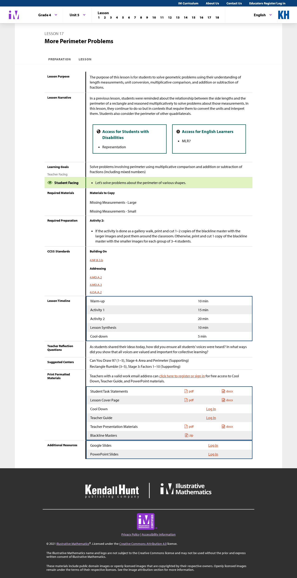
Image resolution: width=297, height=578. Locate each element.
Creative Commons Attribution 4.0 (143, 544)
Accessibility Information (159, 534)
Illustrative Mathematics (72, 544)
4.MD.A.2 (96, 277)
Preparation (59, 59)
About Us (212, 3)
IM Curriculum (188, 3)
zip (191, 435)
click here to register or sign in (182, 376)
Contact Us (234, 3)
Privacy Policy (130, 534)
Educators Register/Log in (267, 3)
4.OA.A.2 (96, 292)
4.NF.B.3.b (96, 260)
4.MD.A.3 (96, 285)
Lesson (85, 59)
